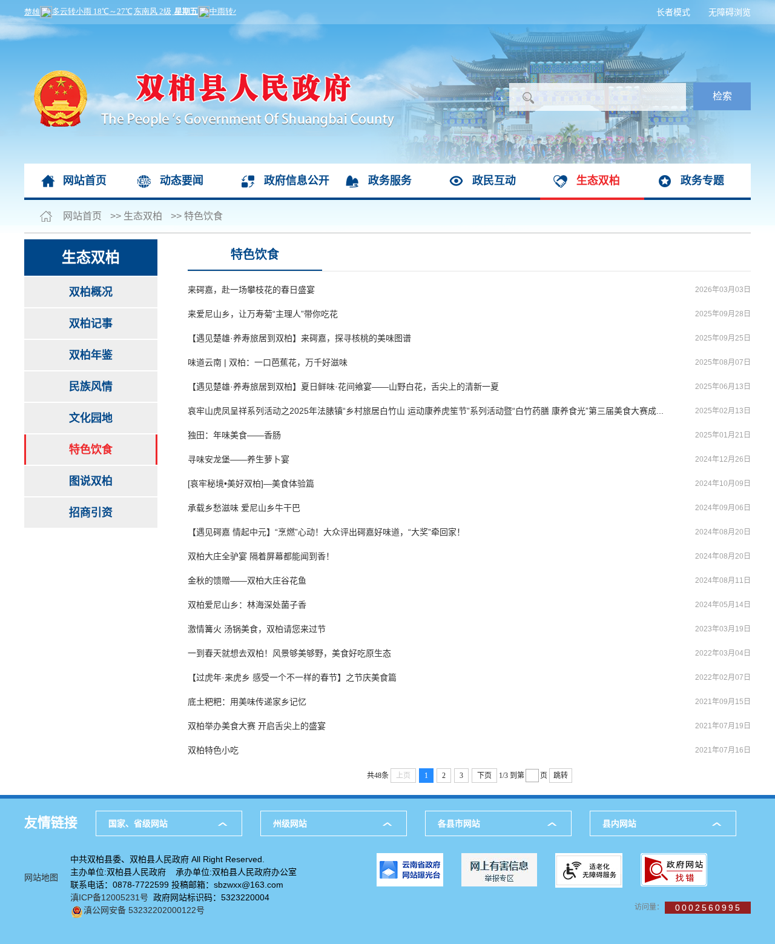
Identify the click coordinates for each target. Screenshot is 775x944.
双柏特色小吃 (213, 750)
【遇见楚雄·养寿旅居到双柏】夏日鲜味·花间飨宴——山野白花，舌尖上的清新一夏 (343, 386)
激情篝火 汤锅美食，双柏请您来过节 (257, 629)
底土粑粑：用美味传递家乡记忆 (247, 701)
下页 (484, 775)
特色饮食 (203, 216)
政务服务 (390, 181)
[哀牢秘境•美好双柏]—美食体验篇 (251, 483)
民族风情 (91, 387)
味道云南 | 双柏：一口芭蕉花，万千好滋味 (268, 362)
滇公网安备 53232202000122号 (144, 910)
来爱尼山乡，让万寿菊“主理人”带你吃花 (263, 314)
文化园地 (91, 418)
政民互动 (494, 181)
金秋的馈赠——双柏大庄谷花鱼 (247, 580)
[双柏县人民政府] (209, 30)
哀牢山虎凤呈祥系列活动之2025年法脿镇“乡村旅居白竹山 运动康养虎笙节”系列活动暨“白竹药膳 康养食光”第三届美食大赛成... (426, 411)
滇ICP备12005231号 (109, 897)
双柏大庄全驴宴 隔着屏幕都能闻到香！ (261, 556)
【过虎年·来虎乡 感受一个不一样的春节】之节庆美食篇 (292, 677)
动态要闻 (181, 181)
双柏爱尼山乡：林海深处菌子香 (247, 605)
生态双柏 (598, 181)
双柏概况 (91, 292)
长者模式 (673, 12)
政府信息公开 (296, 181)
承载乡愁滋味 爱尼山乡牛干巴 (244, 508)
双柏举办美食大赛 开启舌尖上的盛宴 (257, 726)
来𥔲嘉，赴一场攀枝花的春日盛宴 (251, 289)
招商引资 (91, 513)
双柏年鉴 (91, 355)
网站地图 (41, 877)
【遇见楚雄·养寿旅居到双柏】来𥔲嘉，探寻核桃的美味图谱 (299, 338)
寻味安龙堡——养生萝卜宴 (238, 459)
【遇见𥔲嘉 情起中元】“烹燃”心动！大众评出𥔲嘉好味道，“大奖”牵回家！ (326, 532)
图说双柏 (91, 481)
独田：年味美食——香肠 (234, 435)
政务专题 (702, 181)
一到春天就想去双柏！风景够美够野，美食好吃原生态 (289, 653)
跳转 (560, 775)
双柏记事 (91, 323)
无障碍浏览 (729, 12)
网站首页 (85, 181)
